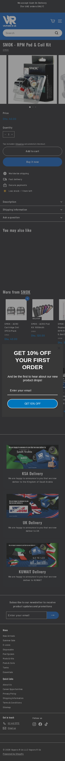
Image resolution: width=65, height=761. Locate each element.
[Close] (59, 348)
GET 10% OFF (32, 403)
